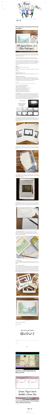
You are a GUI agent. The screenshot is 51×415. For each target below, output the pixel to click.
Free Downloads (26, 19)
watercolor (37, 340)
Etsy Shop (20, 19)
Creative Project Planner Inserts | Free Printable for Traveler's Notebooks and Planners (27, 401)
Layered (23, 340)
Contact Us (34, 19)
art (18, 340)
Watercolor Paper (17, 341)
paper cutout (27, 340)
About (31, 19)
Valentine (32, 340)
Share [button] (16, 339)
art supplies (20, 340)
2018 (17, 340)
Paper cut (25, 340)
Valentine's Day (34, 340)
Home (17, 19)
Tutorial (30, 340)
